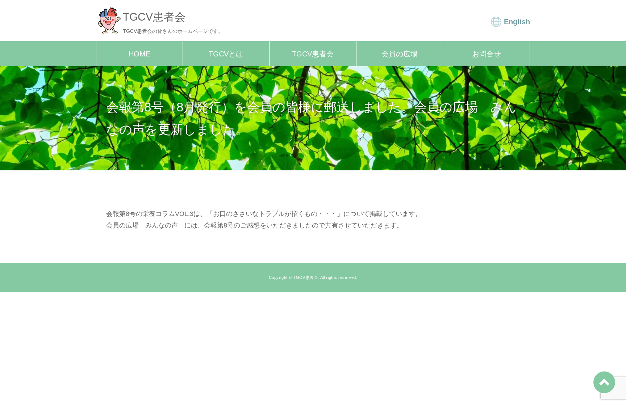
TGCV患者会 (313, 54)
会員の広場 (399, 54)
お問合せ (486, 54)
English (517, 22)
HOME (139, 54)
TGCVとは (226, 54)
